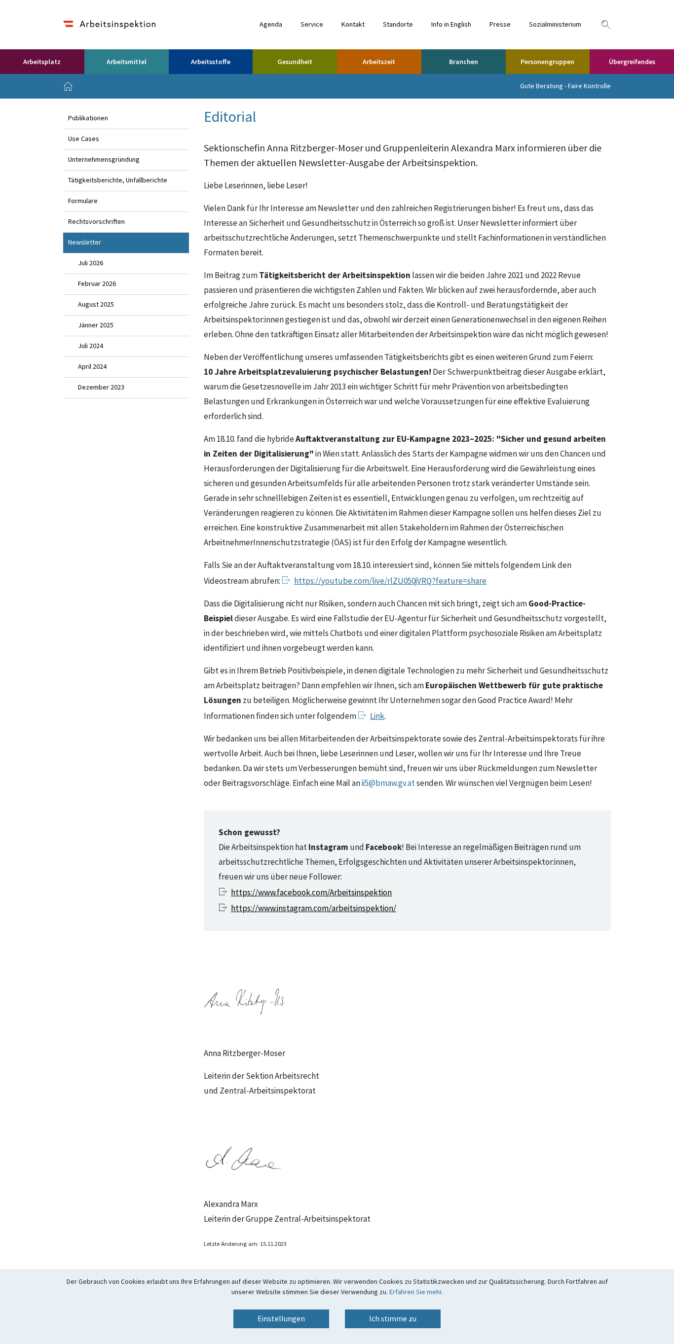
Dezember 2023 (101, 387)
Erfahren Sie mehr (415, 1292)
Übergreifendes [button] (632, 62)
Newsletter (84, 242)
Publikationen (88, 118)
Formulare (83, 201)
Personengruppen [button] (547, 62)
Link (377, 716)
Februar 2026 (97, 284)
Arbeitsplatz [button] (42, 62)
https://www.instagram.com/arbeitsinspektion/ (313, 908)
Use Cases (83, 139)
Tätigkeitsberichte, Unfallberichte (117, 180)
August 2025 (96, 304)
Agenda (271, 24)
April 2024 (92, 366)
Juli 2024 (90, 346)
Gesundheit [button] (294, 62)
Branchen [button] (463, 62)
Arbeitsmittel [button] (127, 62)
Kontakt (353, 24)
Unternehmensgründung (104, 159)
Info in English (451, 24)
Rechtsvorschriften (96, 221)
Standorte (398, 24)
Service (311, 24)
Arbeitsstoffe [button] (210, 62)
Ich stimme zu (392, 1319)
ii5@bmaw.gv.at (388, 783)
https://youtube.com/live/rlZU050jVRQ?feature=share (390, 581)
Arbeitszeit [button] (379, 62)
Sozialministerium (555, 24)
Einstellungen (281, 1319)
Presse (500, 24)
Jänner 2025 (95, 325)
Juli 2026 (90, 263)
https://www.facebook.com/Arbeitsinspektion (311, 892)
